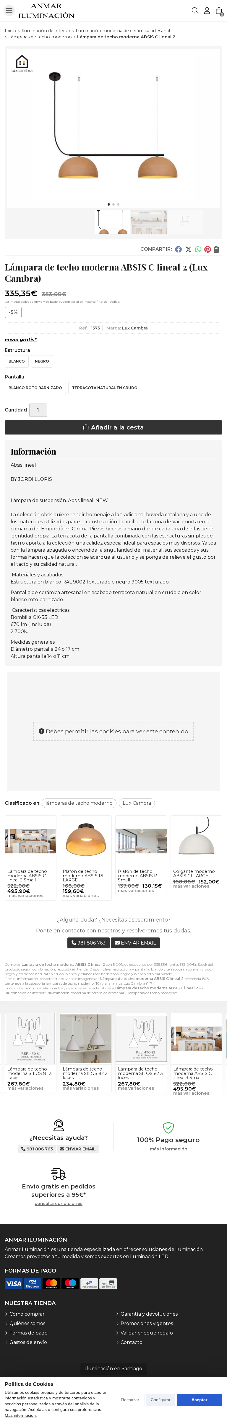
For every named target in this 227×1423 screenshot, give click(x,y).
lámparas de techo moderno (70, 983)
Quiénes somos (27, 1323)
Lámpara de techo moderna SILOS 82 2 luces (85, 1073)
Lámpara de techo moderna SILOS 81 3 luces (29, 1073)
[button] (109, 204)
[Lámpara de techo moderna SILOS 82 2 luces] (85, 1038)
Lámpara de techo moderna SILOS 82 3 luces (140, 1073)
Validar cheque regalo (147, 1333)
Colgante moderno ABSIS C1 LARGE (194, 873)
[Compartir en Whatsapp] (198, 249)
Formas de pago (28, 1333)
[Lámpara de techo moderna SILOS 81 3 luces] (30, 1038)
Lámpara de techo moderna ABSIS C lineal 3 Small (27, 876)
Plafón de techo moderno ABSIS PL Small (139, 876)
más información (168, 1149)
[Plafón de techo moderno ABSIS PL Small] (141, 841)
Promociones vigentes (147, 1323)
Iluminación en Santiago (113, 1368)
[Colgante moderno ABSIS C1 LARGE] (196, 841)
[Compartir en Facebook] (178, 249)
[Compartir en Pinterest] (207, 249)
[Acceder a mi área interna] (207, 10)
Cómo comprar (27, 1314)
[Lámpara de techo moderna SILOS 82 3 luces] (141, 1038)
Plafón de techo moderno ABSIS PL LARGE (84, 876)
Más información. (21, 1415)
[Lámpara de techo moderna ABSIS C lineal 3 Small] (30, 841)
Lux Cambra (134, 983)
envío (38, 302)
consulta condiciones (58, 1203)
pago (54, 302)
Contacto (131, 1342)
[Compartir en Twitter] (188, 249)
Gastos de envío (28, 1342)
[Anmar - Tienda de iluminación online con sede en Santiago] (46, 11)
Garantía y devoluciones (149, 1314)
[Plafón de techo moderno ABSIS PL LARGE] (85, 841)
